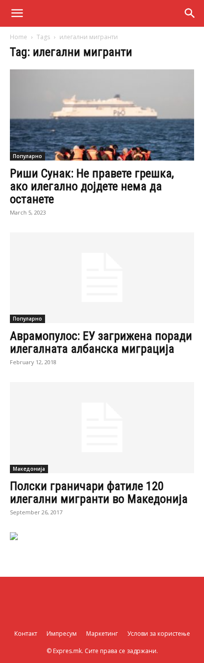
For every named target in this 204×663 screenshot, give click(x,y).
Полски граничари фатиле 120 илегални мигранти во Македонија (99, 492)
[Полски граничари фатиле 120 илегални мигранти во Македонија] (102, 427)
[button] (17, 13)
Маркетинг (102, 633)
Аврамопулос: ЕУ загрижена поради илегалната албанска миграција (101, 342)
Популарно (27, 156)
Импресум (62, 633)
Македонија (29, 468)
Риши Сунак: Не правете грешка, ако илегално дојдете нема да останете (92, 186)
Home (18, 37)
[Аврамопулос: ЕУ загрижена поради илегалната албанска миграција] (102, 278)
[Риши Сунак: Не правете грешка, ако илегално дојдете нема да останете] (102, 115)
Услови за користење (158, 633)
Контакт (25, 633)
